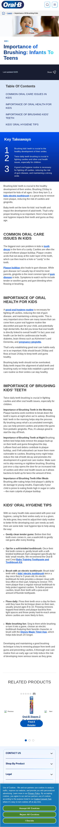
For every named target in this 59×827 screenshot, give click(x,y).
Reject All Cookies (29, 814)
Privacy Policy (34, 793)
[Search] (47, 4)
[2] (29, 740)
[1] (26, 740)
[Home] (3, 13)
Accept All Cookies (29, 808)
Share (49, 72)
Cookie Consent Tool (42, 799)
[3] (33, 740)
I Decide (29, 821)
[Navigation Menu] (55, 4)
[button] (29, 753)
